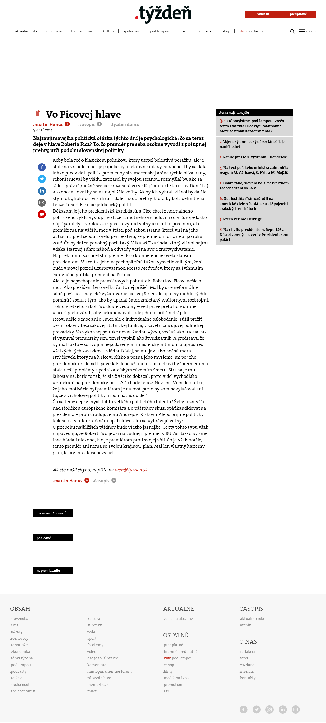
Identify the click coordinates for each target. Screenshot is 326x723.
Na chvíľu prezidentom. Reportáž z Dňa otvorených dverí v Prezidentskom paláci (254, 234)
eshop (225, 31)
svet (14, 625)
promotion (173, 684)
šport (92, 638)
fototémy (95, 644)
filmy (168, 671)
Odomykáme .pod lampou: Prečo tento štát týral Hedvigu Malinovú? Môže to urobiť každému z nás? (252, 126)
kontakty (248, 678)
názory (17, 631)
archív (245, 625)
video (91, 651)
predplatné (173, 644)
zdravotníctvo (99, 678)
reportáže (19, 644)
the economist (82, 31)
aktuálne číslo (26, 31)
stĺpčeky (94, 625)
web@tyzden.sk (131, 470)
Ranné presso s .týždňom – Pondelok (253, 157)
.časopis (87, 124)
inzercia (247, 671)
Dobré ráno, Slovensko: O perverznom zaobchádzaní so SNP (254, 185)
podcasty (205, 31)
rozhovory (19, 638)
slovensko (54, 31)
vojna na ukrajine (178, 618)
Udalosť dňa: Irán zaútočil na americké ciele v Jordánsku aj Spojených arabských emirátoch (254, 203)
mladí (92, 691)
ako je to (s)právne (103, 658)
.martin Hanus (48, 124)
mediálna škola (177, 678)
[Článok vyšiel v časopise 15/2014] (38, 113)
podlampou (21, 664)
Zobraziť (59, 513)
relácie (183, 31)
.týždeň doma (125, 124)
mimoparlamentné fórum (109, 671)
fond (244, 658)
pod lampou (159, 31)
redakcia (247, 651)
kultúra (109, 31)
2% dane (247, 664)
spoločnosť (132, 31)
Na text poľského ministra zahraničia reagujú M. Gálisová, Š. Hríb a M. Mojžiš (254, 170)
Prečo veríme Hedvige (241, 219)
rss (166, 691)
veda (91, 631)
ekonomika (20, 651)
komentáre (96, 664)
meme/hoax (97, 684)
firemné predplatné (181, 651)
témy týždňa (22, 658)
